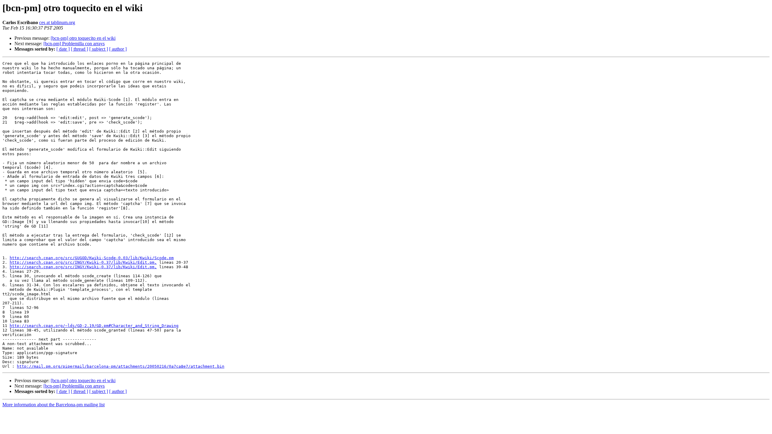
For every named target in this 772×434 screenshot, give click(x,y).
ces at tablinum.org (57, 22)
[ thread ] (79, 49)
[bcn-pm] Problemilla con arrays (74, 43)
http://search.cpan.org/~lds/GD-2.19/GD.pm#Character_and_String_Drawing (94, 325)
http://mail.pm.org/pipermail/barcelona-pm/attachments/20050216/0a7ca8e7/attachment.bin (120, 366)
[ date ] (63, 49)
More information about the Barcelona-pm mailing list (53, 404)
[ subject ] (98, 49)
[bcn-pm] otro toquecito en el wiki (83, 38)
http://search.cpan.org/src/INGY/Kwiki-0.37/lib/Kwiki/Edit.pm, (83, 262)
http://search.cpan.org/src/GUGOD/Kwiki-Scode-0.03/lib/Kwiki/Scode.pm (92, 258)
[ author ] (118, 49)
